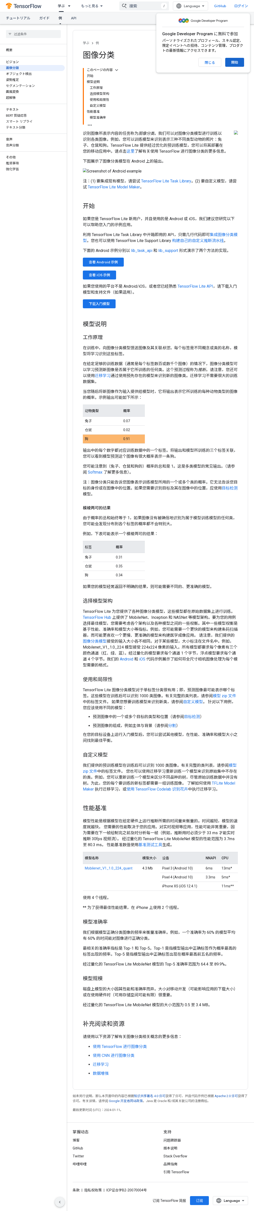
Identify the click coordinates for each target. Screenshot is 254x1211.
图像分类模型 (95, 641)
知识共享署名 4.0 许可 (149, 1096)
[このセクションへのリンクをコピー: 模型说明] (112, 325)
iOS (142, 659)
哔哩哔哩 (80, 1164)
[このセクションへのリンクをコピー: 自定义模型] (113, 755)
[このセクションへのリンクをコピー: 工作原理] (108, 338)
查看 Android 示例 (103, 262)
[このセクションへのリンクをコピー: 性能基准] (112, 809)
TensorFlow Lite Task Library (166, 181)
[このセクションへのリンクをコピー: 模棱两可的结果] (116, 508)
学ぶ (61, 6)
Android (126, 659)
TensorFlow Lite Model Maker (114, 187)
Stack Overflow (175, 1156)
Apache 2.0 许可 (226, 1096)
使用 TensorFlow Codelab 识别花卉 (157, 789)
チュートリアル (18, 18)
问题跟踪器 (172, 1140)
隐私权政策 (93, 1190)
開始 (234, 62)
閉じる (210, 62)
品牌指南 (170, 1164)
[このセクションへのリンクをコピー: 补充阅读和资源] (129, 1024)
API (73, 18)
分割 (172, 725)
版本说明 (170, 1148)
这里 (130, 151)
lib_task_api (141, 250)
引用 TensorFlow (176, 1172)
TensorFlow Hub (97, 617)
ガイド (44, 18)
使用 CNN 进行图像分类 (113, 1055)
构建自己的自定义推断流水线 (198, 240)
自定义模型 (193, 701)
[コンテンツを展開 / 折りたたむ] (117, 70)
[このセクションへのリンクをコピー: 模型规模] (108, 979)
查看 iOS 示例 (99, 275)
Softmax (95, 472)
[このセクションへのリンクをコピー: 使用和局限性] (118, 680)
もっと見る (89, 6)
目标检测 (230, 488)
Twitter (78, 1156)
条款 (76, 1190)
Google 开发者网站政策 (126, 1101)
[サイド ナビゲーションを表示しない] (60, 1202)
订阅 (199, 1200)
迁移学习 (103, 375)
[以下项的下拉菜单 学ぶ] (71, 6)
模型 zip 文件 (224, 695)
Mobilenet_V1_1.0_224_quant (108, 868)
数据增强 (101, 1073)
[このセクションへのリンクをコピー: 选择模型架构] (118, 601)
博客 (76, 1140)
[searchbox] (33, 34)
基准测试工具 (150, 844)
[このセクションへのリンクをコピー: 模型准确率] (113, 922)
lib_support (168, 250)
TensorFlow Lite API (195, 286)
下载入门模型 (99, 304)
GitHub (220, 6)
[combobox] (144, 5)
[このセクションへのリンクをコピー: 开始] (100, 206)
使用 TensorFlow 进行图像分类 (120, 1046)
